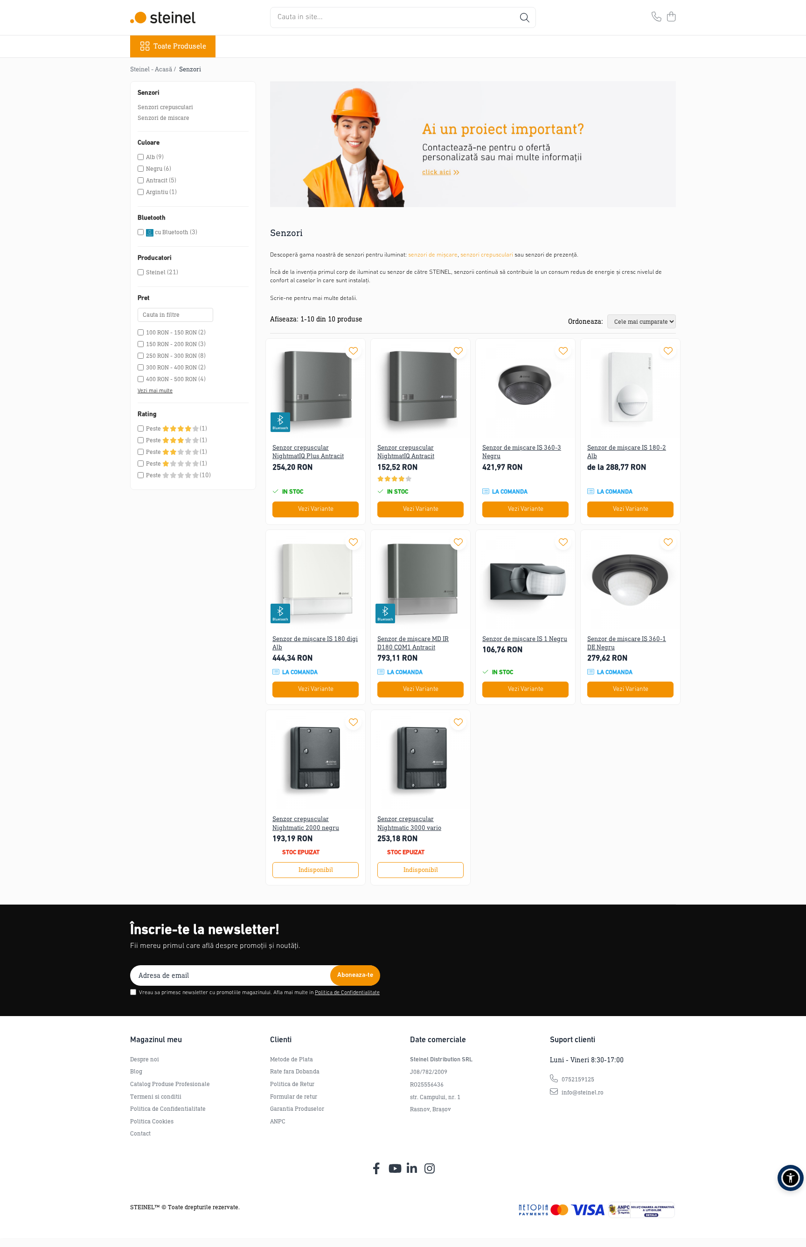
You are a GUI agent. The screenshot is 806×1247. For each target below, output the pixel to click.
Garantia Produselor (297, 1108)
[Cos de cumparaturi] (671, 17)
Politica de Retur (292, 1083)
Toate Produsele (179, 46)
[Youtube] (394, 1169)
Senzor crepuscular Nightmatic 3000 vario (409, 823)
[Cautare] (525, 17)
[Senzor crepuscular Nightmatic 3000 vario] (420, 759)
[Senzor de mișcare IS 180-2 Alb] (630, 388)
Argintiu (157, 191)
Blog (136, 1071)
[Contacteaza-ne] (656, 17)
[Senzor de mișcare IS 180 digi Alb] (315, 579)
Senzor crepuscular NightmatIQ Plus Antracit (308, 452)
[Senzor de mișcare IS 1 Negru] (525, 579)
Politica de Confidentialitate (347, 993)
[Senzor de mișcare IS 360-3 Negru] (525, 388)
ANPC (277, 1121)
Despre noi (144, 1059)
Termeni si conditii (155, 1096)
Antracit (156, 180)
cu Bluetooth (171, 232)
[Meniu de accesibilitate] (791, 1178)
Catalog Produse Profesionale (170, 1083)
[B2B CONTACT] (473, 144)
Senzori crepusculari (165, 107)
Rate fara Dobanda (295, 1071)
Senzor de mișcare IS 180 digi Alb (315, 643)
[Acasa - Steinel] (162, 17)
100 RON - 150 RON (171, 332)
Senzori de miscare (163, 117)
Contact (140, 1133)
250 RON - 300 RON (171, 355)
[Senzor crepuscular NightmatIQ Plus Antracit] (315, 388)
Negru (154, 168)
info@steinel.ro (582, 1092)
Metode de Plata (291, 1059)
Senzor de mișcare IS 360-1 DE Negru (626, 643)
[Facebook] (376, 1169)
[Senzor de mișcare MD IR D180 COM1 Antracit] (420, 579)
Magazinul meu (156, 1040)
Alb (150, 156)
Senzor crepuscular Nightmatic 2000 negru (305, 823)
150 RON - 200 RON (171, 344)
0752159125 (577, 1079)
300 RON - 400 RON (171, 367)
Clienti (281, 1040)
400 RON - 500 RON (171, 379)
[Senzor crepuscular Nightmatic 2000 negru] (315, 759)
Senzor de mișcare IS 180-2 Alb (626, 452)
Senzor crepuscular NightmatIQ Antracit (405, 452)
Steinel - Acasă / (154, 69)
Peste (154, 428)
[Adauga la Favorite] (353, 350)
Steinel (156, 272)
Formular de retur (293, 1096)
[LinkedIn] (412, 1169)
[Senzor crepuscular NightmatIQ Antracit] (420, 388)
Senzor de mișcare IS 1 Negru (524, 639)
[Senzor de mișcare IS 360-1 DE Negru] (630, 579)
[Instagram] (430, 1169)
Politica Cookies (152, 1121)
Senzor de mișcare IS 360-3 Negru (521, 452)
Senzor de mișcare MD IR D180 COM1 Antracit (413, 643)
